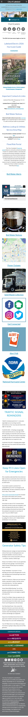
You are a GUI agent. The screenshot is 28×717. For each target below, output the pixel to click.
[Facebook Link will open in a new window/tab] (6, 660)
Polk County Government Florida (10, 494)
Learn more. (19, 9)
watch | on (14, 645)
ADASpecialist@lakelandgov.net (10, 703)
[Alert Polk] (14, 339)
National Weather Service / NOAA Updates (13, 87)
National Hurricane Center (14, 382)
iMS (14, 649)
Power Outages (14, 265)
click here (23, 118)
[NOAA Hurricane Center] (14, 368)
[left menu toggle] (1, 1)
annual (14, 642)
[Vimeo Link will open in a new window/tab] (15, 660)
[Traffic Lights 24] (14, 399)
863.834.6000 (11, 664)
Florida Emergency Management (14, 89)
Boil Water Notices (14, 235)
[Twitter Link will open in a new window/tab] (9, 660)
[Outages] (14, 250)
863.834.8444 (14, 702)
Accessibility (6, 666)
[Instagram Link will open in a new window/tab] (12, 660)
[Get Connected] (14, 310)
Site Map (23, 666)
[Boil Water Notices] (14, 220)
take (14, 635)
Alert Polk (14, 353)
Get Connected (14, 324)
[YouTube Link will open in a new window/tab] (18, 660)
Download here (14, 50)
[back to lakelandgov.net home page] (14, 669)
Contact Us (14, 20)
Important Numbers (15, 666)
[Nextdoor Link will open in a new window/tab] (21, 660)
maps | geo (14, 656)
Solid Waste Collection (14, 295)
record (14, 638)
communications (14, 631)
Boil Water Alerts (14, 174)
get (14, 652)
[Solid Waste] (14, 280)
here (14, 135)
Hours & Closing (20, 664)
